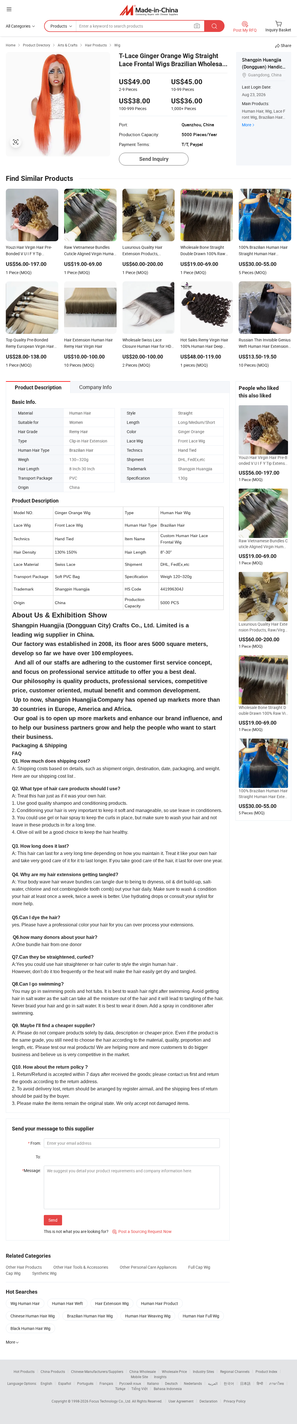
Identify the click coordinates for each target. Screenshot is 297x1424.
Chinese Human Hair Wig (32, 1316)
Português (85, 1383)
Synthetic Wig (44, 1273)
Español (64, 1383)
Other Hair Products (24, 1267)
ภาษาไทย (276, 1383)
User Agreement (181, 1401)
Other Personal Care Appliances (148, 1267)
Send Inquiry (154, 159)
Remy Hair (78, 431)
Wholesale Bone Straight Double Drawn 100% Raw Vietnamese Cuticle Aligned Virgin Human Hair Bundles (263, 710)
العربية (213, 1383)
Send (52, 1220)
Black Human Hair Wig (30, 1328)
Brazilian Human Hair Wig (90, 1316)
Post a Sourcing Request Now (142, 1231)
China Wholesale (142, 1371)
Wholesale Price (174, 1371)
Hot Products (24, 1371)
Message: (31, 1170)
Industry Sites (203, 1371)
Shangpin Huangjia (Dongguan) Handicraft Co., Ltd (263, 67)
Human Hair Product (159, 1303)
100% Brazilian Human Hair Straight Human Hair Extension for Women (263, 794)
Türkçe (120, 1388)
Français (106, 1383)
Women (76, 422)
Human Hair (80, 413)
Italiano (153, 1383)
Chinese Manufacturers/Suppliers (97, 1371)
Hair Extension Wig (112, 1303)
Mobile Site (139, 1376)
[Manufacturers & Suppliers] (148, 10)
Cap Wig (13, 1273)
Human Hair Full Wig (201, 1316)
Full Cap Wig (199, 1267)
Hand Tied (187, 450)
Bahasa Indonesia (168, 1388)
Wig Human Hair (25, 1303)
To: (38, 1157)
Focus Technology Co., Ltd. (110, 1401)
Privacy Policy (235, 1401)
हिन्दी (260, 1383)
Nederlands (193, 1383)
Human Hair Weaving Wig (148, 1316)
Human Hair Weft (67, 1303)
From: (34, 1143)
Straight (185, 413)
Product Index (266, 1371)
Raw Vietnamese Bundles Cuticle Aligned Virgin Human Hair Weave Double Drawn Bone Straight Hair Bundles (263, 544)
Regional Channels (234, 1371)
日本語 (245, 1383)
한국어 (229, 1383)
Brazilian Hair (81, 450)
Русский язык (130, 1383)
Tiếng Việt (139, 1388)
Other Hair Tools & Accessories (80, 1267)
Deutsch (171, 1383)
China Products (53, 1371)
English (46, 1383)
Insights (160, 1376)
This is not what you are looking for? (76, 1231)
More (246, 124)
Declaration (209, 1401)
